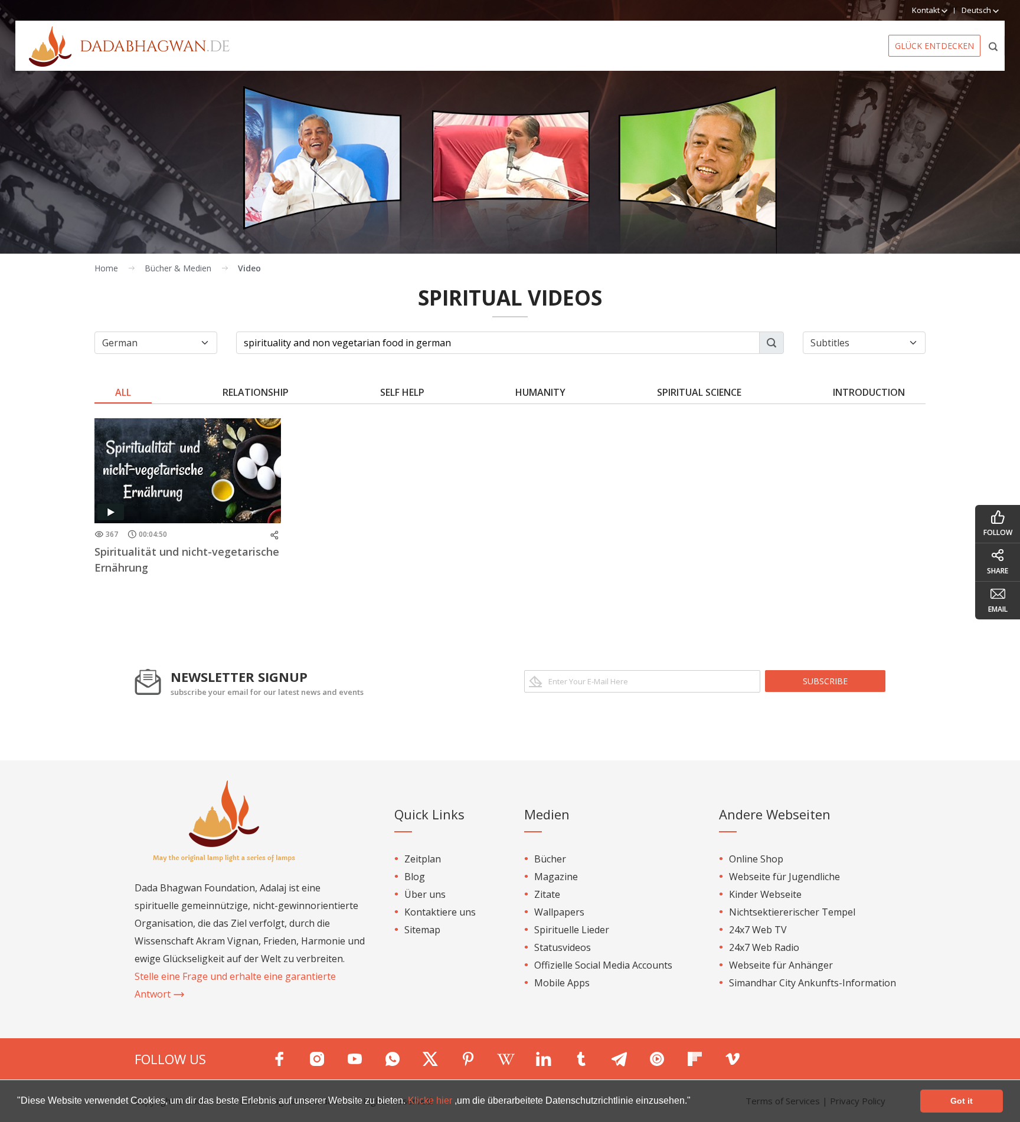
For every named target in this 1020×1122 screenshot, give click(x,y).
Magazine (556, 876)
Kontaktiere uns (440, 912)
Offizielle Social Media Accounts (603, 965)
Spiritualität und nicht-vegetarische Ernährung (186, 559)
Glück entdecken (934, 45)
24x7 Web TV (758, 929)
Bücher (550, 858)
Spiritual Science (699, 392)
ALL (123, 392)
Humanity (540, 392)
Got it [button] (961, 1100)
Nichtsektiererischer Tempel (792, 912)
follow (997, 532)
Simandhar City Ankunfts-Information (812, 982)
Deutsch (977, 10)
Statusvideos (562, 947)
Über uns (425, 894)
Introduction (869, 392)
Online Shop (756, 858)
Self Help (402, 392)
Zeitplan (422, 858)
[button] (695, 1102)
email (998, 609)
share (997, 571)
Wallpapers (559, 912)
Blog (414, 876)
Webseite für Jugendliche (784, 876)
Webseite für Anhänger (781, 965)
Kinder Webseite (765, 894)
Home (106, 268)
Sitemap (422, 929)
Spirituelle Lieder (571, 929)
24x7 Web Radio (764, 947)
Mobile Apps (562, 982)
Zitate (547, 894)
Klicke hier (431, 1100)
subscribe (825, 681)
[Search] (994, 46)
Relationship (256, 392)
